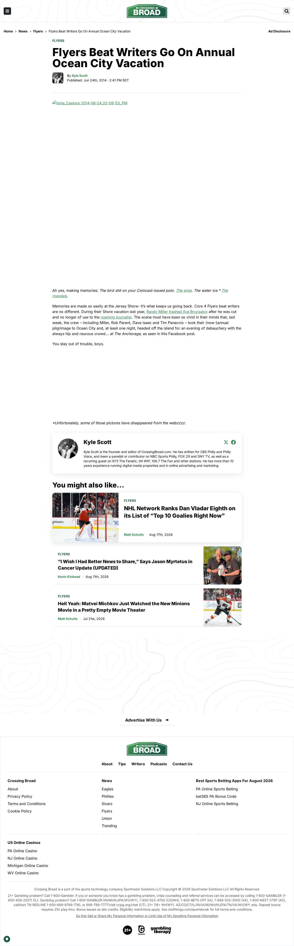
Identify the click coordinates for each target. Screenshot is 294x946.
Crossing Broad (22, 780)
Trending (109, 825)
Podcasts (158, 764)
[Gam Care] (141, 930)
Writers (138, 764)
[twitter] (226, 442)
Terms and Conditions (26, 803)
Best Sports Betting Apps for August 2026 (234, 780)
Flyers (58, 41)
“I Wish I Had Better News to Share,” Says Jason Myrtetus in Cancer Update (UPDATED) (125, 565)
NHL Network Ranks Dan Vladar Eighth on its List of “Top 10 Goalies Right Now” (179, 512)
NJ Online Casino (22, 858)
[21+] (128, 930)
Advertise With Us (143, 720)
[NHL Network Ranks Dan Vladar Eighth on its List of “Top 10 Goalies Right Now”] (85, 517)
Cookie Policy (20, 811)
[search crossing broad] (286, 11)
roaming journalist (116, 317)
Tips (122, 764)
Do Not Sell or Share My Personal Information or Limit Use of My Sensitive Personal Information (147, 916)
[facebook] (233, 442)
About (107, 764)
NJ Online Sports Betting (217, 803)
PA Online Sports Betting (217, 789)
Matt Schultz (134, 534)
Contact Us (182, 764)
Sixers (107, 803)
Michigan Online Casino (28, 865)
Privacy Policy (20, 796)
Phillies (108, 796)
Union (107, 818)
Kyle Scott (80, 75)
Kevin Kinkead (69, 577)
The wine (184, 290)
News (107, 780)
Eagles (107, 789)
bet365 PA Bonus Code (216, 796)
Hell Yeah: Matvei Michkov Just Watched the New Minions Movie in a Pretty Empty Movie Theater (124, 607)
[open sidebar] (7, 11)
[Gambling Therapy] (161, 930)
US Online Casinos (24, 842)
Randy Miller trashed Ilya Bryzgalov (177, 311)
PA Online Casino (22, 851)
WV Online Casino (23, 873)
